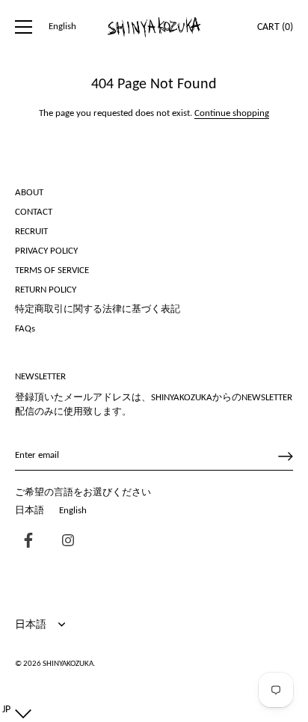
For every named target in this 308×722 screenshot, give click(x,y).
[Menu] (23, 26)
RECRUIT (31, 231)
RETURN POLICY (45, 290)
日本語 (29, 511)
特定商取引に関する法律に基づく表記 (97, 309)
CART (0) (275, 27)
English (62, 26)
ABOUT (29, 193)
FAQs (25, 329)
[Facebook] (24, 542)
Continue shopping (231, 113)
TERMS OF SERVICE (52, 270)
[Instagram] (64, 542)
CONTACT (33, 212)
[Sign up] (285, 456)
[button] (13, 710)
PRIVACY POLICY (46, 251)
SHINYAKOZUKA (68, 664)
